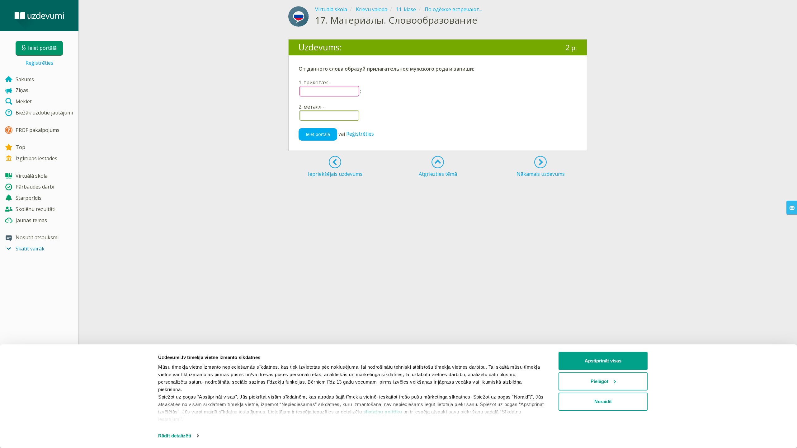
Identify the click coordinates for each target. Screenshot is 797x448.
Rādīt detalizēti (174, 435)
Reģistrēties (39, 63)
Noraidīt (603, 401)
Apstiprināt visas (603, 360)
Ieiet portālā (318, 134)
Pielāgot (599, 381)
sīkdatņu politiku (382, 411)
